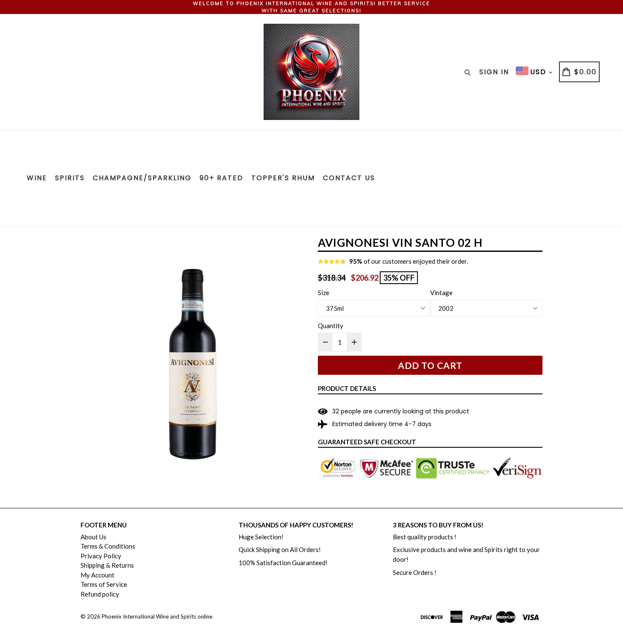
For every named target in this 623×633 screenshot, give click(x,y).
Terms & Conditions (108, 546)
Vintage (441, 292)
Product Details (347, 388)
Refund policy (100, 594)
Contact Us (349, 178)
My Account (97, 575)
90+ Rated (221, 178)
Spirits (70, 178)
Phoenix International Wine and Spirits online (157, 616)
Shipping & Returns (107, 565)
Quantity (330, 325)
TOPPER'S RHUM (283, 178)
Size (323, 292)
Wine (37, 178)
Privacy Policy (101, 556)
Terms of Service (104, 584)
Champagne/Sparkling (142, 178)
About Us (93, 537)
